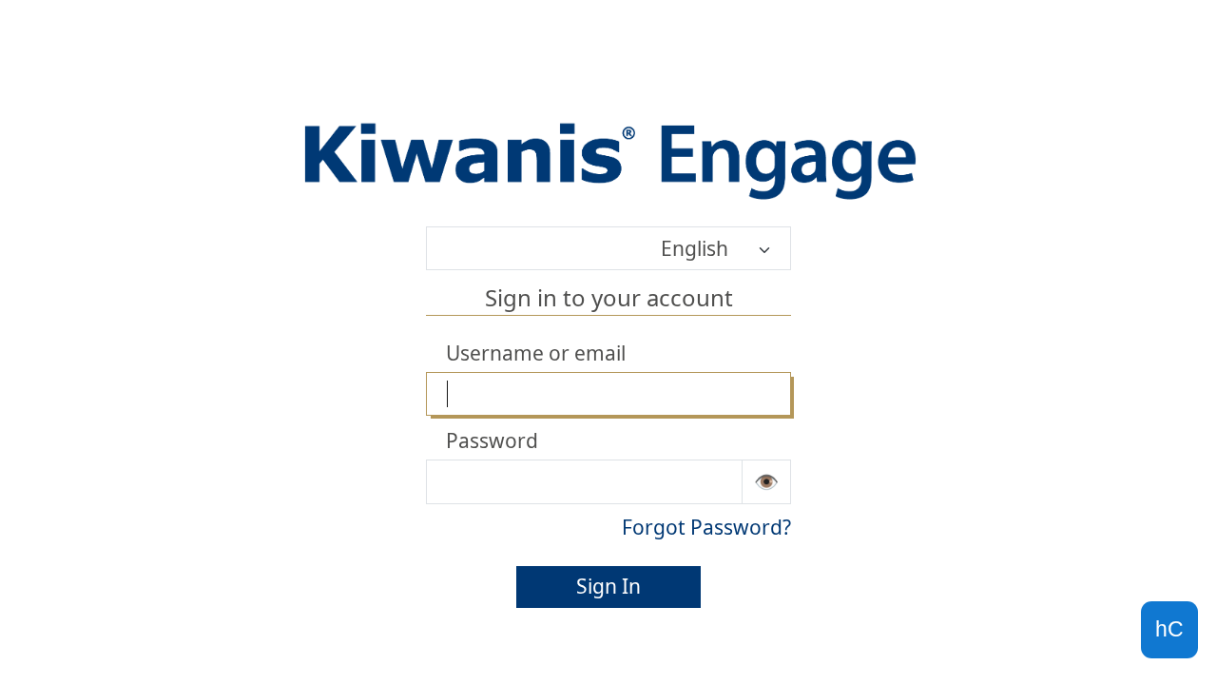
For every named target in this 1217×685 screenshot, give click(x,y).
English (694, 248)
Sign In (608, 586)
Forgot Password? (706, 527)
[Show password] (767, 481)
